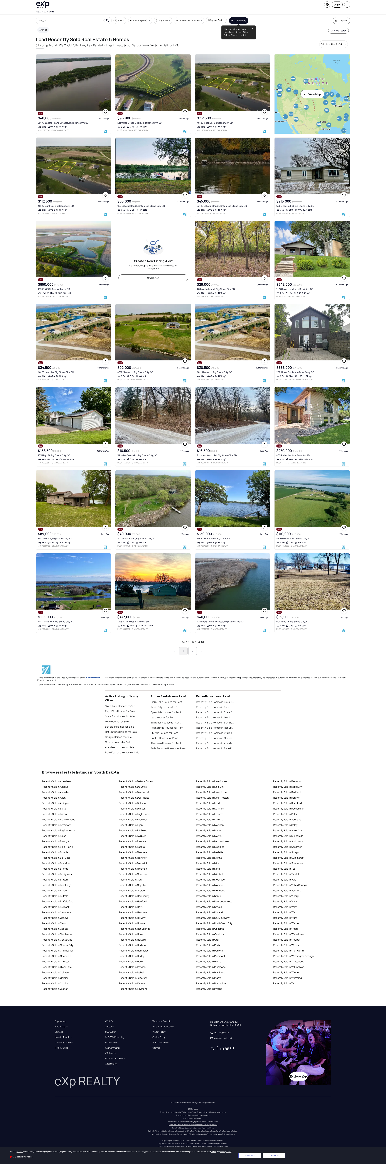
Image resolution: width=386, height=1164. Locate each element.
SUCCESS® (110, 1032)
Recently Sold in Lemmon (210, 808)
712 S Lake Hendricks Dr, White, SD (294, 289)
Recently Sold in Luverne (209, 819)
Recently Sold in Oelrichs (210, 934)
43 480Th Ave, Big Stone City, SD (293, 538)
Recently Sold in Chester (55, 961)
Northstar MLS (93, 677)
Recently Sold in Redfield (286, 792)
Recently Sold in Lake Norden (212, 792)
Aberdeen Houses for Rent (166, 743)
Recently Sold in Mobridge (210, 879)
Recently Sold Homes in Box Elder (215, 722)
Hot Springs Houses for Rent (167, 727)
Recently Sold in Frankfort (133, 857)
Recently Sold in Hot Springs (134, 928)
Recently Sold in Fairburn (133, 836)
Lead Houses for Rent (163, 717)
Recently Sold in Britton (55, 879)
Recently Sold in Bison (54, 836)
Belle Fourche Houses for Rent (168, 748)
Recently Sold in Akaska (55, 786)
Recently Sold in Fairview (132, 841)
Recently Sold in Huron (131, 961)
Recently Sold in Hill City (132, 917)
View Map (314, 94)
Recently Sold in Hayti (131, 907)
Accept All (250, 1155)
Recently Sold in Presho (209, 988)
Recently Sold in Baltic (54, 808)
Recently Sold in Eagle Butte (134, 814)
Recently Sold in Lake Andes (211, 781)
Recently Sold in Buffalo (55, 896)
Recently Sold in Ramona (287, 781)
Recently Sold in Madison (210, 825)
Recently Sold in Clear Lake (57, 967)
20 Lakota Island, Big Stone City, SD (136, 538)
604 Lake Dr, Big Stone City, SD (292, 621)
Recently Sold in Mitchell (209, 874)
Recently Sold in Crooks (55, 983)
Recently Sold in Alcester (55, 792)
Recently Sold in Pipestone (211, 967)
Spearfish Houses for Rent (166, 712)
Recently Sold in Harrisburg (134, 896)
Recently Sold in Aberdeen (56, 781)
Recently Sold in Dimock (132, 808)
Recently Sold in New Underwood (214, 901)
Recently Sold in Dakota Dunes (136, 781)
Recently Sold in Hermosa (133, 912)
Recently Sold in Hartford (133, 901)
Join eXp (59, 1032)
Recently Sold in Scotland (287, 819)
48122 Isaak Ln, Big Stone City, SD (56, 206)
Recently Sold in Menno (209, 857)
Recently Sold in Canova (55, 917)
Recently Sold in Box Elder (56, 857)
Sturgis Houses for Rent (164, 733)
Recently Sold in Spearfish (287, 846)
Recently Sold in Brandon (56, 863)
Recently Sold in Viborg (285, 896)
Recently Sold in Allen (54, 797)
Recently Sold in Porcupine (211, 983)
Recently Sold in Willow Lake (288, 967)
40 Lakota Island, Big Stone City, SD (216, 289)
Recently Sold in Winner (286, 972)
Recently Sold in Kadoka (132, 983)
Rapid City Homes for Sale (120, 711)
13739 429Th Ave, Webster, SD (54, 289)
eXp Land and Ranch (115, 1058)
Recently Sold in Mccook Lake (212, 841)
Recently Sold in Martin (209, 836)
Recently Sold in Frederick (133, 863)
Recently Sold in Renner (286, 797)
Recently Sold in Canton (55, 923)
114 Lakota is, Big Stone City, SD (54, 538)
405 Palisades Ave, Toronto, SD (293, 455)
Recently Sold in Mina (208, 868)
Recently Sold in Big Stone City (59, 830)
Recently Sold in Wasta (285, 928)
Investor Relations (63, 1037)
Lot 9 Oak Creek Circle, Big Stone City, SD (139, 122)
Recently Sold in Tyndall (286, 874)
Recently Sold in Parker (209, 945)
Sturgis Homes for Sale (118, 737)
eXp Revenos (111, 1042)
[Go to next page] (211, 651)
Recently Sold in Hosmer (132, 923)
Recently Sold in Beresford (56, 825)
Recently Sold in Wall (284, 912)
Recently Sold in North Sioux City (214, 923)
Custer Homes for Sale (118, 742)
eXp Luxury (110, 1053)
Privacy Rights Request (163, 1026)
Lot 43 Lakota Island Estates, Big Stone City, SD (63, 122)
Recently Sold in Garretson (133, 874)
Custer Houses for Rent (164, 738)
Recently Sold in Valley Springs (290, 885)
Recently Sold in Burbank (55, 907)
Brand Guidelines (160, 1042)
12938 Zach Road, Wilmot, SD (133, 621)
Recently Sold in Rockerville (288, 808)
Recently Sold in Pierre (208, 961)
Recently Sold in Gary (130, 879)
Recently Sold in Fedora (132, 846)
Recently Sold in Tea (284, 868)
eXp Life (109, 1021)
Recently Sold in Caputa (55, 928)
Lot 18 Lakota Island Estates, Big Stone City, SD (222, 206)
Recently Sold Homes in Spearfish (215, 712)
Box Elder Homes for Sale (119, 726)
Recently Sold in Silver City (287, 830)
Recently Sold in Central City (57, 945)
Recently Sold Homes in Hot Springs (215, 727)
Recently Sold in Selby (285, 825)
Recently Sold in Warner (286, 923)
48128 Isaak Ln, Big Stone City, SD (215, 122)
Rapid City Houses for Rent (166, 707)
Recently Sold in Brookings (56, 885)
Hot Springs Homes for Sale (121, 731)
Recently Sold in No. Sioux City (212, 917)
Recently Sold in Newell (209, 907)
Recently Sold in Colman (55, 972)
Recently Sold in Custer (55, 988)
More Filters (240, 20)
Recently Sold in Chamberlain (58, 950)
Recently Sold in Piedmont (210, 956)
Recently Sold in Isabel (131, 972)
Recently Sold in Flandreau (133, 852)
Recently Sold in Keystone (133, 988)
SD (192, 642)
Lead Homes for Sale (117, 721)
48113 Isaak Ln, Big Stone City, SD (214, 372)
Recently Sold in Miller (208, 863)
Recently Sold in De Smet (133, 786)
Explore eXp (60, 1021)
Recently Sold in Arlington (56, 803)
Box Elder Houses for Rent (166, 722)
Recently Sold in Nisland (209, 912)
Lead (201, 642)
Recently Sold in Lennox (209, 814)
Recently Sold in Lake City (210, 786)
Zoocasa (109, 1026)
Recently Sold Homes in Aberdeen (215, 743)
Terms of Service (216, 1112)
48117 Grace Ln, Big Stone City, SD (56, 621)
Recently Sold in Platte (208, 978)
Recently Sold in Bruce (54, 890)
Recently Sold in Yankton (286, 983)
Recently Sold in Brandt (55, 868)
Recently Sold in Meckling (210, 846)
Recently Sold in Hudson (132, 945)
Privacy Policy (158, 1032)
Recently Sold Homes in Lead (213, 717)
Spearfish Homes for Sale (120, 716)
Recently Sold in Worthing (287, 978)
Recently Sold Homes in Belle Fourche (215, 748)
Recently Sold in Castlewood (57, 934)
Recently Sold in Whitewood (288, 961)
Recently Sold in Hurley (131, 956)
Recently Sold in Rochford (287, 803)
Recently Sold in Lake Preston (212, 797)
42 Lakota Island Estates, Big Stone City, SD (220, 621)
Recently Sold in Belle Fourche (58, 819)
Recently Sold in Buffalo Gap (57, 901)
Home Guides (61, 1048)
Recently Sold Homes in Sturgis (214, 733)
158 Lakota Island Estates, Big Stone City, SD (141, 206)
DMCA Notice (193, 1109)
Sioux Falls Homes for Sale (120, 706)
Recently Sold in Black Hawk (57, 846)
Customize (274, 1155)
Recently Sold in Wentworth (288, 950)
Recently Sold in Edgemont (133, 819)
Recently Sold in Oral (207, 939)
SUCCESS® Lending (114, 1037)
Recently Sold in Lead (208, 803)
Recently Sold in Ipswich (132, 967)
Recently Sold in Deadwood (134, 792)
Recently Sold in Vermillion (287, 890)
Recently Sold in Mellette (209, 852)
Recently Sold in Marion (209, 830)
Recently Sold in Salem (285, 814)
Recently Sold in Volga (285, 907)
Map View (343, 20)
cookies (20, 1152)
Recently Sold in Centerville (57, 939)
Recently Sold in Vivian (285, 901)
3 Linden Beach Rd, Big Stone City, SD (137, 455)
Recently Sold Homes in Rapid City (215, 707)
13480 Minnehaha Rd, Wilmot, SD (214, 538)
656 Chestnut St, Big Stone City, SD (295, 206)
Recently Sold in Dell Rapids (134, 797)
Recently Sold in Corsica (55, 978)
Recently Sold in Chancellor (57, 956)
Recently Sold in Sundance (288, 863)
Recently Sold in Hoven (131, 934)
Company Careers (63, 1042)
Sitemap (156, 1048)
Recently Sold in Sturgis (286, 852)
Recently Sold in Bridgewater (58, 874)
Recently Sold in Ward (285, 917)
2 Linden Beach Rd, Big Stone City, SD (217, 455)
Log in (337, 4)
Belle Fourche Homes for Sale (122, 752)
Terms (213, 1152)
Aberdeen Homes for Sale (120, 747)
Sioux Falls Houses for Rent (166, 702)
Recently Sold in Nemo (208, 896)
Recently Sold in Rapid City (287, 786)
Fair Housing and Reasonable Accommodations (193, 1115)
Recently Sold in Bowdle (55, 852)
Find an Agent (61, 1026)
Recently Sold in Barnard (55, 814)
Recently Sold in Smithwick (288, 841)
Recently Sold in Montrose (210, 890)
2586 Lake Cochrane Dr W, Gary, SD (295, 372)
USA (184, 642)
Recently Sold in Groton (132, 890)
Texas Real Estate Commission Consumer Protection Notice (193, 1128)
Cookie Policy (158, 1037)
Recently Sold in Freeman (133, 868)
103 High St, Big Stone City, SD (54, 455)
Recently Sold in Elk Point (133, 830)
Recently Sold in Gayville (132, 885)
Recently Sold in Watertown (288, 934)
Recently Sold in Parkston (210, 950)
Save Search (340, 30)
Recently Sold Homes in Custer (214, 738)
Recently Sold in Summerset (288, 857)
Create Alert (153, 277)
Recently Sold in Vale (284, 879)
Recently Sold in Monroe (209, 885)
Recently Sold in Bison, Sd (56, 841)
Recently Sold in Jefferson (133, 978)
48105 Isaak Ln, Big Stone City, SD (56, 372)
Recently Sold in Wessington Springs (293, 956)
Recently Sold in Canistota (56, 912)
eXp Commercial (113, 1048)
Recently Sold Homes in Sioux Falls (215, 702)
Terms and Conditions (162, 1021)
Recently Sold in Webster (287, 945)
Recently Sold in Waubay (286, 939)
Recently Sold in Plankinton (211, 972)
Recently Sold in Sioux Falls (288, 836)
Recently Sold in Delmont (133, 803)
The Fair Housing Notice (228, 1131)
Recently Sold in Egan (131, 825)
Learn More (229, 1134)
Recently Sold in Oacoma (210, 928)
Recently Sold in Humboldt (133, 950)
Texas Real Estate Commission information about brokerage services (193, 1125)
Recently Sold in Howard (132, 939)
